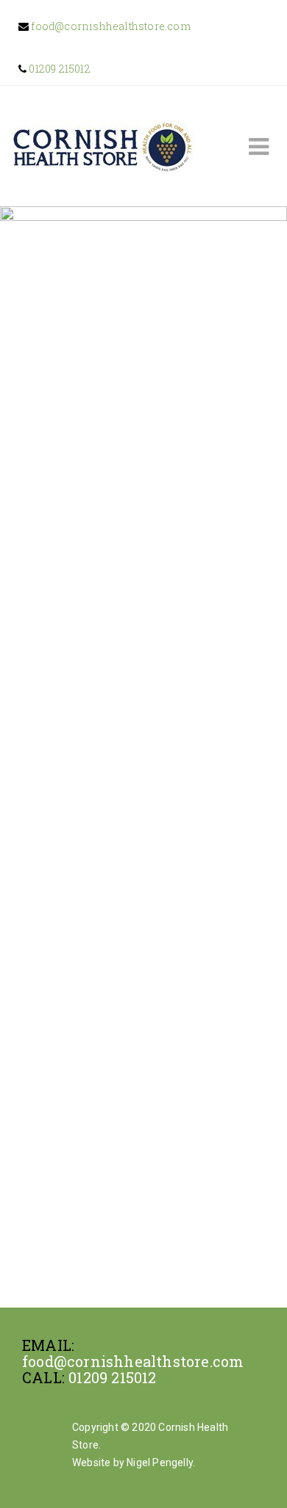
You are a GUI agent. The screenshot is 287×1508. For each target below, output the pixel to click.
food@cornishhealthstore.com (110, 26)
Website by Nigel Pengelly (132, 1462)
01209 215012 (58, 69)
